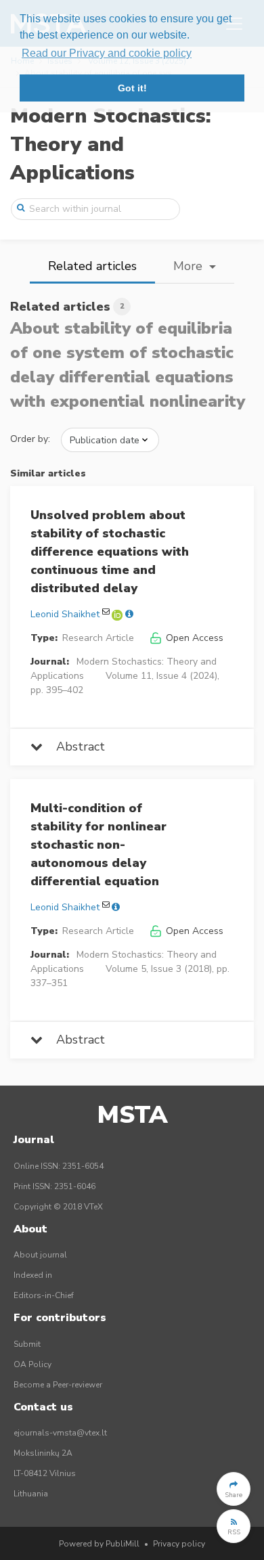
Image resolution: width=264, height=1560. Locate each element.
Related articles (92, 266)
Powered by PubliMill (99, 1543)
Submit (27, 1344)
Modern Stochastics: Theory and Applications (110, 144)
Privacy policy (179, 1543)
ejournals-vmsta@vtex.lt (60, 1432)
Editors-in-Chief (44, 1295)
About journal (40, 1254)
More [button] (189, 266)
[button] (233, 1489)
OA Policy (32, 1364)
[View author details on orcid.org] (118, 614)
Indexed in (33, 1275)
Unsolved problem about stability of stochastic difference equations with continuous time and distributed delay (109, 551)
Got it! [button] (132, 88)
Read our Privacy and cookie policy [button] (107, 53)
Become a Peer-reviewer (58, 1384)
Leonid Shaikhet (65, 614)
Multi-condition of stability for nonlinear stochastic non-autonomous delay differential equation (98, 844)
